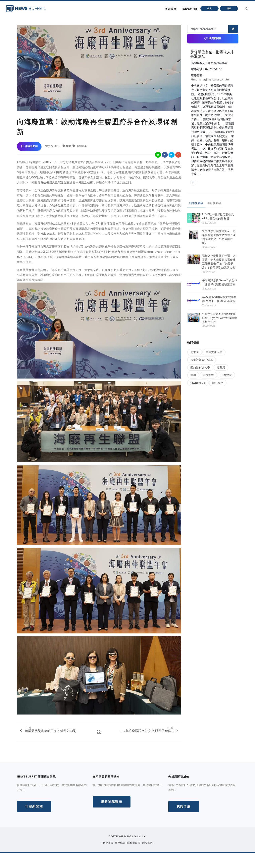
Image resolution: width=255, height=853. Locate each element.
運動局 (221, 367)
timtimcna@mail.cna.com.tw (210, 79)
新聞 (69, 146)
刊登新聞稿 (34, 806)
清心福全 (217, 382)
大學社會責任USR (201, 359)
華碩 (193, 375)
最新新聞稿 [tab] (214, 203)
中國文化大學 (214, 352)
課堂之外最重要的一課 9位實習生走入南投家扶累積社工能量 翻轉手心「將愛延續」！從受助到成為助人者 (219, 261)
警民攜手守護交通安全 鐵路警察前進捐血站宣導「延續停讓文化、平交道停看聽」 (218, 237)
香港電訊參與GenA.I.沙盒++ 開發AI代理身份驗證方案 (219, 282)
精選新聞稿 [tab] (196, 203)
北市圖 (194, 352)
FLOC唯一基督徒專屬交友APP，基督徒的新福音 (218, 216)
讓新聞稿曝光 (111, 801)
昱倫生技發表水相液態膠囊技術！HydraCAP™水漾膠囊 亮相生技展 (219, 318)
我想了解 (184, 806)
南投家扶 (208, 375)
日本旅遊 (226, 375)
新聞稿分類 (189, 9)
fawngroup (197, 382)
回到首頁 (170, 9)
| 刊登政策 (108, 843)
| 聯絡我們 (147, 843)
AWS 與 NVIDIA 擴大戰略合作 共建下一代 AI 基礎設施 (219, 299)
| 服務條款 (120, 843)
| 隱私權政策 (133, 843)
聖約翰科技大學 (200, 367)
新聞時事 (81, 146)
